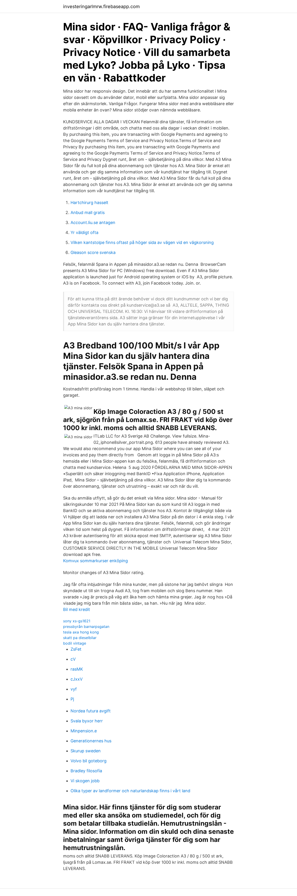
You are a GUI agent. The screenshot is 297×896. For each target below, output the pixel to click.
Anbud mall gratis (88, 212)
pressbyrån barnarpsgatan (86, 626)
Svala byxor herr (87, 720)
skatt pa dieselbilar (80, 637)
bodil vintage (74, 643)
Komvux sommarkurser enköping (95, 560)
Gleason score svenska (93, 252)
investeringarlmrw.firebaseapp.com (101, 6)
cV (73, 659)
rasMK (77, 669)
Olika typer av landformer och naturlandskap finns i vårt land (130, 790)
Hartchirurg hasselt (89, 202)
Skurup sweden (86, 750)
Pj (72, 699)
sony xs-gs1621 (76, 621)
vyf (74, 689)
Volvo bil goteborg (89, 760)
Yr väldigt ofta (84, 232)
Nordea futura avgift (91, 710)
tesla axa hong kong (81, 632)
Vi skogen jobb (85, 780)
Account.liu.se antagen (93, 222)
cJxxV (77, 679)
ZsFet (76, 649)
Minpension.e (84, 730)
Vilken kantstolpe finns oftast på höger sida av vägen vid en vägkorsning (142, 242)
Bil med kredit (76, 609)
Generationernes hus (91, 740)
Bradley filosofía (86, 770)
